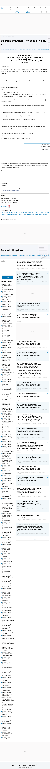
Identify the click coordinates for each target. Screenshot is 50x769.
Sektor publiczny (17, 12)
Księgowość (3, 11)
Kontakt (18, 765)
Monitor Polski (22, 49)
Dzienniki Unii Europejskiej (43, 49)
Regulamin (37, 764)
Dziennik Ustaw (13, 49)
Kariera (44, 764)
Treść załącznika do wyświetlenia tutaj (10, 190)
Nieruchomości (38, 11)
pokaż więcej (32, 539)
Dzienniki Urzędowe (11, 36)
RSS (13, 765)
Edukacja (44, 11)
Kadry (8, 11)
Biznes (11, 11)
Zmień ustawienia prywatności (26, 764)
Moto (33, 11)
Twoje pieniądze (28, 12)
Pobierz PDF (4, 206)
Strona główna (4, 36)
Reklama (25, 765)
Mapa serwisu (32, 765)
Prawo (22, 11)
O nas (3, 764)
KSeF (48, 11)
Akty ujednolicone (5, 49)
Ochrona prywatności (12, 764)
